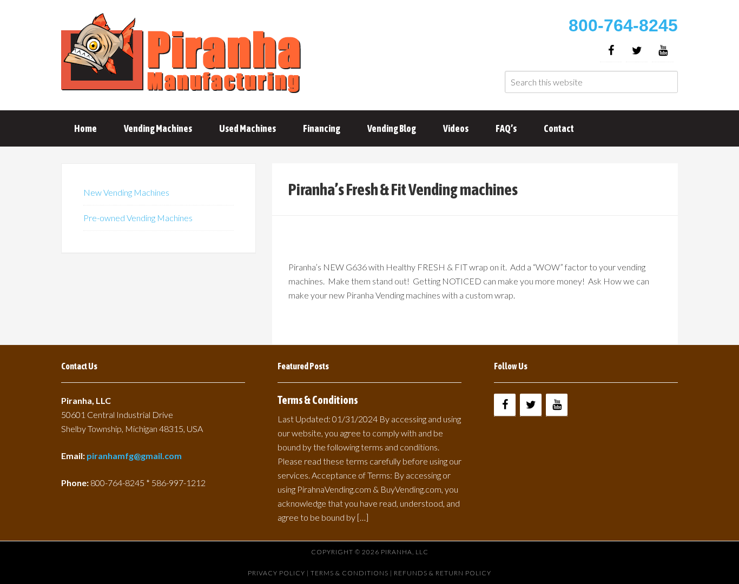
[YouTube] (663, 50)
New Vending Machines (126, 192)
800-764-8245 (623, 25)
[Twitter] (637, 50)
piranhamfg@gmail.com (134, 455)
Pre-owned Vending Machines (138, 218)
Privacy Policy (276, 573)
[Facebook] (611, 50)
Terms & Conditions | (352, 573)
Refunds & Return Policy (442, 573)
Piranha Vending (183, 54)
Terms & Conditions (318, 400)
